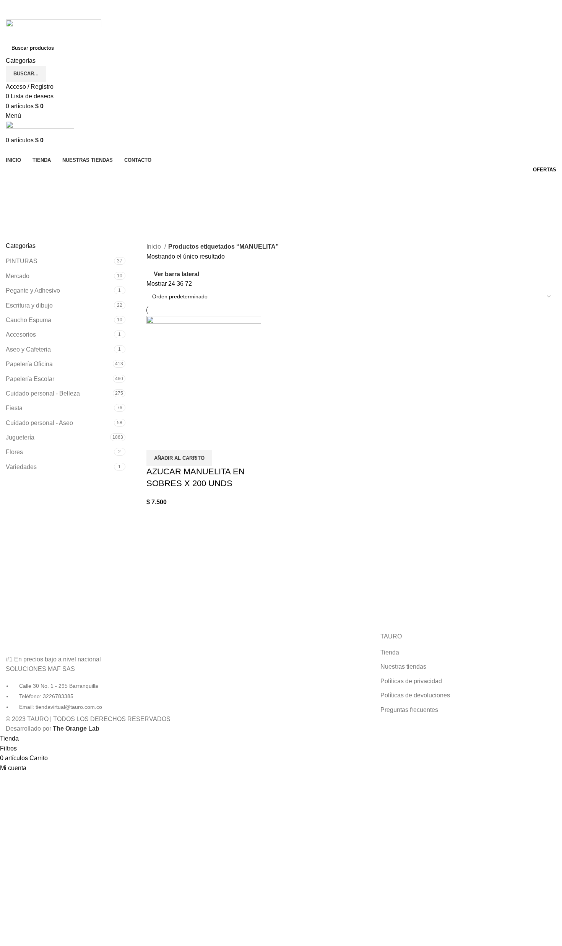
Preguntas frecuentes (409, 710)
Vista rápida (156, 440)
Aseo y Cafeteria (28, 349)
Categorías (21, 221)
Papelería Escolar (30, 379)
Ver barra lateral (176, 274)
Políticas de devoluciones (415, 695)
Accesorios (21, 334)
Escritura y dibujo (29, 305)
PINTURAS (21, 261)
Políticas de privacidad (411, 681)
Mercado (17, 276)
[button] (179, 458)
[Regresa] (15, 184)
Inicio (154, 246)
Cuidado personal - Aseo (39, 423)
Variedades (21, 467)
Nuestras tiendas (403, 666)
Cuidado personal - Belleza (43, 393)
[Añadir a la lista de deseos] (176, 440)
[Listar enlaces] (93, 671)
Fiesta (14, 408)
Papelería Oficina (29, 364)
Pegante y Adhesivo (33, 290)
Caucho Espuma (28, 320)
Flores (14, 452)
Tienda (389, 652)
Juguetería (20, 437)
